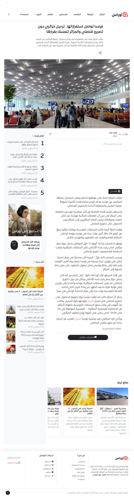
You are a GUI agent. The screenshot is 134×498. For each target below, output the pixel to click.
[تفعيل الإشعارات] (7, 2)
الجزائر (102, 14)
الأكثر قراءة (39, 136)
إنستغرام (47, 465)
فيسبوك (48, 462)
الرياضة (90, 14)
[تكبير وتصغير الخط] (50, 134)
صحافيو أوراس (80, 469)
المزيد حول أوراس (99, 475)
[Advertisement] (88, 168)
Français (24, 14)
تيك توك (48, 476)
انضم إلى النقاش (86, 337)
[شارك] (100, 53)
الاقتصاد (77, 14)
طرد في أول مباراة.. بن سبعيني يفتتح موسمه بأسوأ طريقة (31, 320)
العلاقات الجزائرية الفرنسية (112, 329)
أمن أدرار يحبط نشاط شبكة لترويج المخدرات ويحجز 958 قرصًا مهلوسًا (32, 335)
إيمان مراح (113, 133)
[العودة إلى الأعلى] (8, 493)
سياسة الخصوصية (78, 465)
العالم (50, 14)
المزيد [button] (38, 14)
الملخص (113, 191)
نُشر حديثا (39, 262)
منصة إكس (47, 469)
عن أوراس (81, 462)
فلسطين (63, 14)
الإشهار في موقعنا (78, 476)
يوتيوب (48, 472)
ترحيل (78, 319)
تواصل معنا (81, 472)
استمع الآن (13, 244)
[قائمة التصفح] (9, 14)
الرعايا (90, 301)
